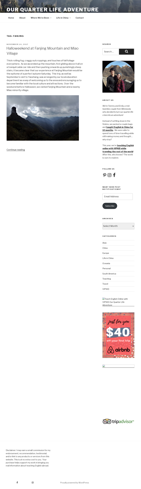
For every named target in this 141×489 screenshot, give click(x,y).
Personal (106, 268)
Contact (80, 18)
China (105, 248)
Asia (104, 243)
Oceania (106, 263)
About (22, 18)
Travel (105, 284)
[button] (45, 118)
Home (11, 18)
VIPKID (105, 289)
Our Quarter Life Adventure (53, 10)
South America (109, 273)
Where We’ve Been (40, 18)
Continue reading (16, 149)
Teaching (106, 279)
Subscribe (109, 206)
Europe (105, 253)
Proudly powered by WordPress (74, 482)
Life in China (62, 18)
